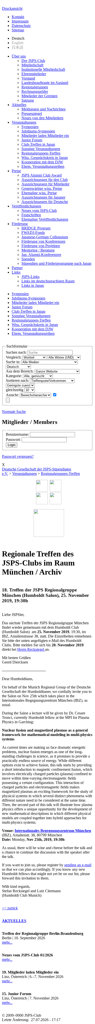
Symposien (29, 127)
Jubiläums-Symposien (38, 131)
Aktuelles (19, 105)
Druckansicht (12, 8)
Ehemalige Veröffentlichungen (44, 219)
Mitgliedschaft (32, 65)
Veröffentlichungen (26, 206)
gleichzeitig (14, 390)
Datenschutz (21, 26)
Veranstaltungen (24, 122)
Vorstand (28, 78)
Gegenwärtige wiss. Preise (41, 188)
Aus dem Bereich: (20, 371)
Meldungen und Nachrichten (43, 109)
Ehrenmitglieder (33, 74)
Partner (17, 268)
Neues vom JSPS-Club (39, 210)
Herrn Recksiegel (31, 649)
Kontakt (18, 17)
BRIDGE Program (35, 228)
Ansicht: (12, 395)
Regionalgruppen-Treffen (40, 153)
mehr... (7, 942)
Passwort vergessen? (18, 456)
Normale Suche (14, 412)
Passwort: (13, 439)
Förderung (20, 224)
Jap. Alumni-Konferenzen (41, 255)
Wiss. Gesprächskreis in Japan (44, 158)
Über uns (19, 56)
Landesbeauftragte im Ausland (44, 83)
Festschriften (31, 215)
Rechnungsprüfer (34, 91)
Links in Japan (32, 285)
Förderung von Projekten (40, 246)
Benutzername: (17, 434)
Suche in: (13, 362)
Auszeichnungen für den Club (44, 180)
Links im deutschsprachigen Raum (48, 281)
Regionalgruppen (34, 87)
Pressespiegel (31, 113)
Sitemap (18, 30)
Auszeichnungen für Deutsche (44, 202)
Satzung (27, 100)
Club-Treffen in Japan (38, 144)
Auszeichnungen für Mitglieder (45, 184)
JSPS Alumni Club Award (41, 175)
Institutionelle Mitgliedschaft (43, 69)
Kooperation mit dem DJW (42, 162)
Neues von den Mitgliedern (42, 118)
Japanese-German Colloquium (44, 237)
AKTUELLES (14, 921)
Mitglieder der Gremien (39, 96)
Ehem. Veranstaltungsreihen (42, 166)
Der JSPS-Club (33, 61)
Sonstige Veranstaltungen (40, 149)
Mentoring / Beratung (38, 250)
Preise (16, 171)
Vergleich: (13, 357)
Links (16, 272)
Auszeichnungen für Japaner (43, 197)
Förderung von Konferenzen (43, 241)
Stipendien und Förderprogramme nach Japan (56, 263)
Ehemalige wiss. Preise (39, 193)
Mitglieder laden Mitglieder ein (45, 135)
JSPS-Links (30, 277)
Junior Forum (31, 140)
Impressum (20, 21)
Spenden (28, 259)
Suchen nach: (16, 352)
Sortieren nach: (17, 380)
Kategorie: (14, 376)
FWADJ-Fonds (33, 232)
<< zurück (10, 908)
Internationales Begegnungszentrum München (53, 831)
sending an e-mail (77, 865)
